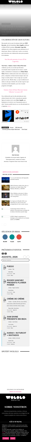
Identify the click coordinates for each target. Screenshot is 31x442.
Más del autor (7, 174)
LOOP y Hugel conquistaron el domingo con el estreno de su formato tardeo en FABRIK (19, 218)
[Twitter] (17, 164)
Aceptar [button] (12, 438)
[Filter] (3, 254)
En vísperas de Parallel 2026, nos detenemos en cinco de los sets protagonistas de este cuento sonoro (19, 202)
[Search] (29, 2)
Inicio (2, 6)
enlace (9, 106)
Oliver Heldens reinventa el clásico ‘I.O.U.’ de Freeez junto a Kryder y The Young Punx (19, 195)
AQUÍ (3, 432)
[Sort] (5, 254)
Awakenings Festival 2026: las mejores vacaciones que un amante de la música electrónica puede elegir (19, 210)
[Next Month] (28, 257)
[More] (21, 136)
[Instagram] (14, 164)
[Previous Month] (24, 257)
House (11, 127)
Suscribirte (19, 235)
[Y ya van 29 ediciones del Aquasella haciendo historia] (6, 180)
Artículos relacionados (10, 172)
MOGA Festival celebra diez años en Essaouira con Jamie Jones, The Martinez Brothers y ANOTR (19, 187)
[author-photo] (15, 152)
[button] (2, 2)
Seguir (5, 235)
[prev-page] (3, 225)
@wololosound (16, 392)
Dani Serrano (15, 155)
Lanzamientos (8, 6)
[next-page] (5, 225)
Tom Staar (24, 129)
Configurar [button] (5, 438)
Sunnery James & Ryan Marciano (11, 129)
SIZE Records (18, 127)
